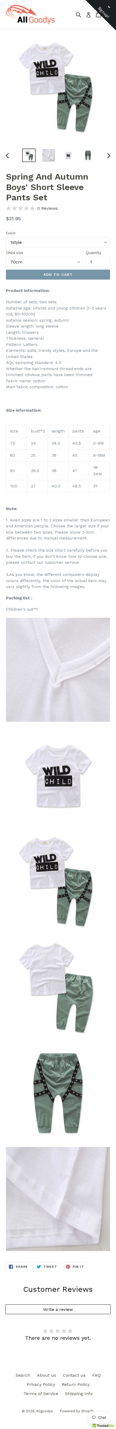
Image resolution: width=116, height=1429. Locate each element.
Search (23, 1375)
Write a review (58, 1309)
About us (46, 1375)
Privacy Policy (41, 1384)
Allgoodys (44, 1411)
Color (11, 233)
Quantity (93, 252)
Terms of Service (40, 1393)
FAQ (96, 1375)
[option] (29, 155)
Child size (14, 252)
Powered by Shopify (77, 1411)
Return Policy (76, 1384)
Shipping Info (79, 1393)
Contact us (74, 1375)
